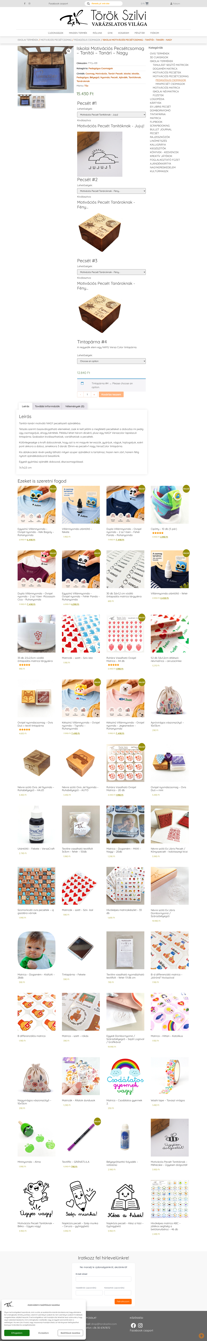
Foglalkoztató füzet (165, 159)
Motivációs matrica (166, 87)
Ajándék (123, 77)
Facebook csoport (58, 3)
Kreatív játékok (161, 156)
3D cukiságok (159, 57)
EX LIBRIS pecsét (160, 106)
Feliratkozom (123, 1301)
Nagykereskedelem (163, 167)
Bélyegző (94, 77)
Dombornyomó (160, 110)
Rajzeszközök (160, 137)
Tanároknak (83, 81)
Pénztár (140, 32)
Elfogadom (16, 1333)
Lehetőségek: (85, 109)
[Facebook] (133, 1325)
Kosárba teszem (111, 394)
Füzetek (158, 95)
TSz (86, 85)
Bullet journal (161, 129)
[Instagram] (29, 3)
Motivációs (101, 73)
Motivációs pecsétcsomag (56, 39)
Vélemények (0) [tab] (74, 406)
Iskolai (127, 73)
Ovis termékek (159, 53)
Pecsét (114, 77)
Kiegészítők (158, 148)
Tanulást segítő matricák (171, 65)
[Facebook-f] (25, 3)
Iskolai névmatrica (166, 91)
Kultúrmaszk (159, 171)
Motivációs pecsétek (167, 72)
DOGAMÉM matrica (165, 68)
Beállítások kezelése (70, 1333)
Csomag (90, 73)
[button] (68, 51)
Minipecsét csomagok (170, 83)
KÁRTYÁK (155, 102)
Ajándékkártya (160, 163)
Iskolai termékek (28, 39)
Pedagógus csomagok (87, 39)
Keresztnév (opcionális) (114, 1288)
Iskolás (135, 73)
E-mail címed (81, 1274)
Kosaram (123, 32)
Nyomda (105, 77)
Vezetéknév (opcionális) (86, 1288)
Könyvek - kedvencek (164, 152)
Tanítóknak (135, 77)
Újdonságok (55, 32)
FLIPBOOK (156, 121)
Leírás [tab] (25, 406)
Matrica (155, 118)
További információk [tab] (47, 406)
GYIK (110, 32)
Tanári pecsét (115, 73)
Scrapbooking (160, 125)
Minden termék (78, 32)
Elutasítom (43, 1333)
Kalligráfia (158, 144)
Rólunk (97, 32)
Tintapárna (158, 114)
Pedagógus (83, 77)
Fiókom (154, 32)
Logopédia (157, 99)
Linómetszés (158, 140)
